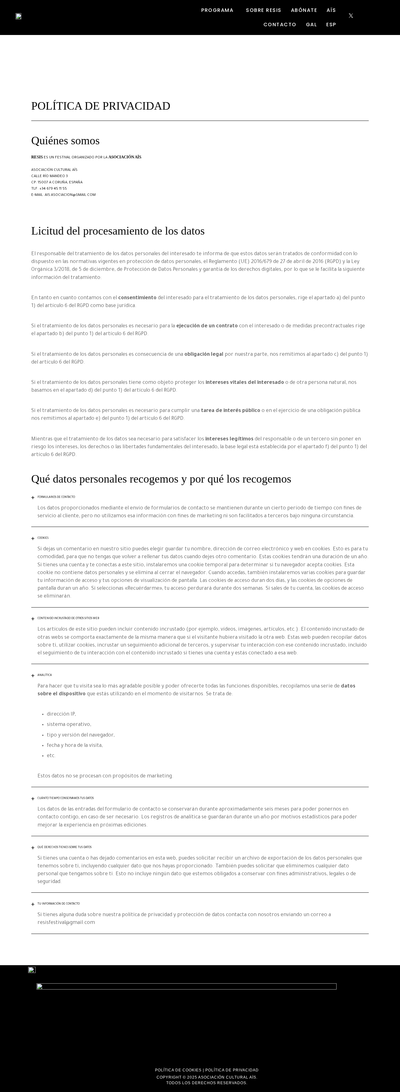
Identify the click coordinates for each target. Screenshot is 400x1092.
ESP (331, 24)
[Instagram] (356, 17)
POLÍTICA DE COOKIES (178, 1070)
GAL (311, 24)
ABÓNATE (304, 10)
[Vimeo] (365, 17)
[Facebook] (346, 17)
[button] (219, 10)
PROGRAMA (217, 10)
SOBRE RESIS (264, 10)
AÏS (331, 10)
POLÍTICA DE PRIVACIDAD (232, 1070)
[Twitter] (351, 17)
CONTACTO (280, 24)
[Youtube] (360, 17)
